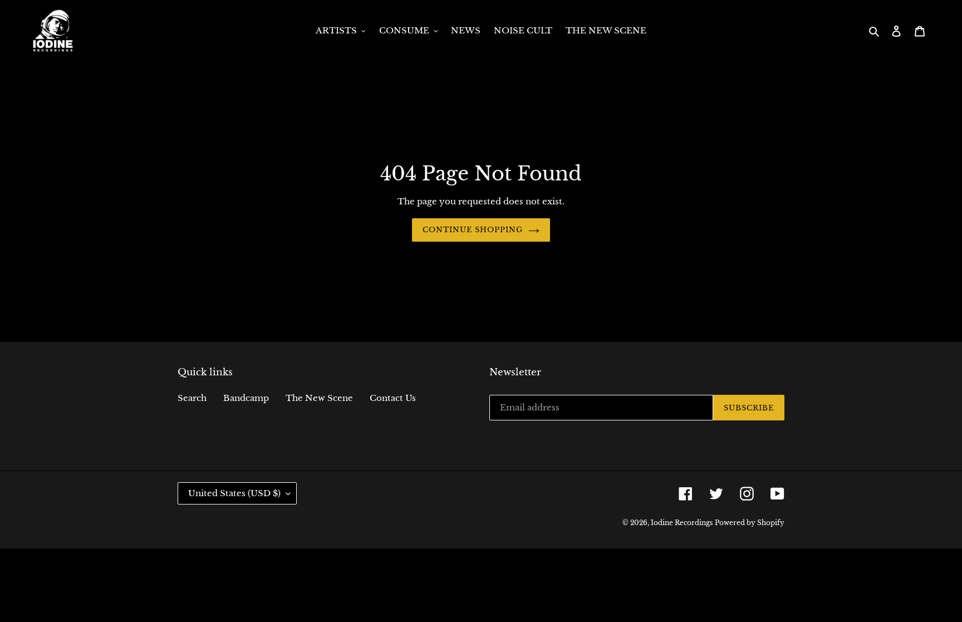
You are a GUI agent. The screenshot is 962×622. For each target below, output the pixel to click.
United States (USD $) (234, 493)
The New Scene (319, 398)
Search (192, 398)
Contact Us (393, 398)
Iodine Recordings (682, 522)
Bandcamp (246, 398)
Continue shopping (473, 229)
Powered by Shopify (749, 522)
